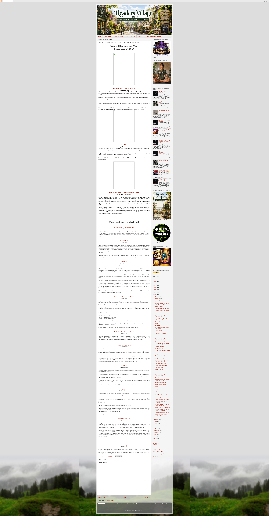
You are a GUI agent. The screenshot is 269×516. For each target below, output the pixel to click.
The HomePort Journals (160, 363)
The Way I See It (158, 330)
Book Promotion (118, 36)
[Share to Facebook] (120, 456)
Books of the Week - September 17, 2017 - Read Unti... (162, 356)
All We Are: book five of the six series (124, 88)
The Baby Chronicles (159, 346)
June (156, 423)
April (156, 426)
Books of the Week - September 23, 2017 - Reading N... (162, 339)
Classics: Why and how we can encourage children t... (162, 344)
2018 (155, 292)
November (157, 298)
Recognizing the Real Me (160, 384)
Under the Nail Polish (159, 336)
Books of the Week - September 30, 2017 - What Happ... (162, 316)
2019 (155, 291)
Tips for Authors (108, 36)
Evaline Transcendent (160, 341)
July (156, 421)
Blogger (142, 510)
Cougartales (157, 417)
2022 (155, 285)
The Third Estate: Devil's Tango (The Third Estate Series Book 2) (163, 130)
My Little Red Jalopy (159, 372)
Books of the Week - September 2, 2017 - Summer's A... (162, 410)
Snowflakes (124, 145)
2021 (155, 287)
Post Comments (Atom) (110, 500)
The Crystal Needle (124, 240)
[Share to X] (118, 456)
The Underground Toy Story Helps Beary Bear (124, 227)
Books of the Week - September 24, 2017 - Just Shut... (162, 333)
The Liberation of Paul (160, 335)
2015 (155, 436)
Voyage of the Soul (159, 369)
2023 (155, 283)
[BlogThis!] (117, 456)
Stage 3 (157, 386)
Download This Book (157, 454)
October (157, 300)
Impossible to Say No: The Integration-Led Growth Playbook (164, 141)
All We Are (157, 325)
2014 (155, 438)
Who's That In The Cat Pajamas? (162, 407)
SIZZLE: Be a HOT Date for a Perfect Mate (161, 415)
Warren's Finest (158, 321)
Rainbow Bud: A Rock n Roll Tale (162, 412)
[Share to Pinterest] (121, 456)
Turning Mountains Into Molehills (162, 399)
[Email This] (116, 456)
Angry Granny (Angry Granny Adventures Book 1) (124, 192)
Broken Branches (159, 306)
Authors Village (156, 456)
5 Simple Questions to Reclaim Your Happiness (123, 296)
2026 (155, 278)
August (157, 419)
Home (99, 36)
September (158, 301)
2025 (155, 280)
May (156, 425)
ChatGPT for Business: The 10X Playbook (163, 180)
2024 (155, 281)
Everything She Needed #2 (161, 382)
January (157, 432)
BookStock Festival (157, 449)
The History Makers (159, 312)
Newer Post (101, 497)
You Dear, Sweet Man (160, 358)
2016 (155, 434)
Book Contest (141, 36)
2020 (155, 289)
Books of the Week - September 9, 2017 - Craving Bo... (162, 380)
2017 (155, 294)
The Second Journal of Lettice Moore (163, 111)
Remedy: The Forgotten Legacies (162, 310)
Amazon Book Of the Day (158, 453)
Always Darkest (158, 377)
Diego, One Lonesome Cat (161, 365)
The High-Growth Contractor (162, 92)
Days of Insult (158, 391)
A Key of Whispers (159, 348)
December (157, 296)
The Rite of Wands (159, 371)
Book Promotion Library (158, 451)
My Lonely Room (159, 352)
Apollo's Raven (158, 392)
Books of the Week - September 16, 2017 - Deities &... (162, 361)
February (157, 430)
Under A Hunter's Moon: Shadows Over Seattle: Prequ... (162, 319)
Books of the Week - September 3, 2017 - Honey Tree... (162, 405)
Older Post (146, 497)
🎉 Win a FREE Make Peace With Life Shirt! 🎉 (163, 171)
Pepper (156, 323)
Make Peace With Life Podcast (155, 36)
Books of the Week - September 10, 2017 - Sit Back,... (162, 375)
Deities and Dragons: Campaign (162, 308)
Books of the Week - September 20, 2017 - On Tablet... (162, 304)
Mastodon (155, 444)
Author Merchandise (130, 36)
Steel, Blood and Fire (159, 354)
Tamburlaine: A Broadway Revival (162, 350)
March (156, 428)
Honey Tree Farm (159, 367)
